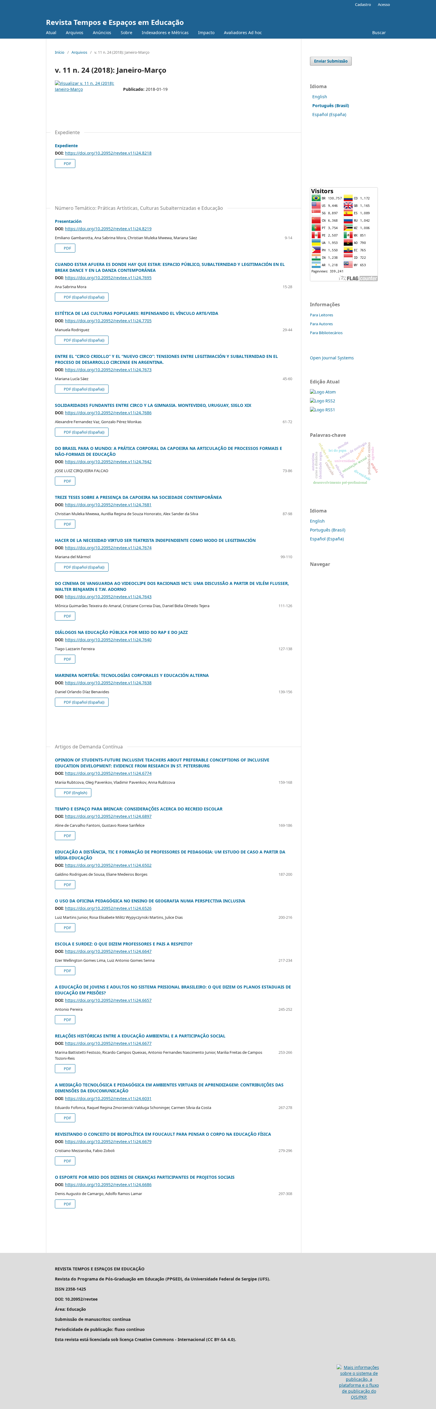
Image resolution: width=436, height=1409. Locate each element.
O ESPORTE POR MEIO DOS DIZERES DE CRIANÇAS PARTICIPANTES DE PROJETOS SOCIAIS (145, 1177)
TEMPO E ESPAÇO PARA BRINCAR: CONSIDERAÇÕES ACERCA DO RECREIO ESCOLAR (138, 809)
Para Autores (321, 323)
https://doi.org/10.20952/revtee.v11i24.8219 (108, 228)
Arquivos (74, 32)
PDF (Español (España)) (83, 297)
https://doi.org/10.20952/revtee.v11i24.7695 (108, 277)
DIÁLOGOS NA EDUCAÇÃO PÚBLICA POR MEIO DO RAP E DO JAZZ (121, 632)
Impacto (206, 32)
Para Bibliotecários (326, 332)
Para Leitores (321, 315)
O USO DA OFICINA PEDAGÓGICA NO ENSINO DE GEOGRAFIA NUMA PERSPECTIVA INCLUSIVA (150, 901)
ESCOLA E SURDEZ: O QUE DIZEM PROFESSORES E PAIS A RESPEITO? (123, 944)
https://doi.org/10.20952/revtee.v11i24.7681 (108, 504)
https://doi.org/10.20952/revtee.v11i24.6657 (108, 1000)
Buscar (378, 32)
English (319, 96)
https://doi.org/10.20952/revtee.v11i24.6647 (108, 951)
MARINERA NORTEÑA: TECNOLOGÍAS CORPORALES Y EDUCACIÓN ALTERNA (132, 675)
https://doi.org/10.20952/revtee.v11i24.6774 (108, 773)
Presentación (68, 221)
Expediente (66, 145)
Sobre (126, 32)
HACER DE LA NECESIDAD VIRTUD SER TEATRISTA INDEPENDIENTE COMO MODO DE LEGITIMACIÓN (155, 540)
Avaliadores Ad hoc (243, 32)
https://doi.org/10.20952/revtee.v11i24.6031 (108, 1098)
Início (59, 52)
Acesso (384, 4)
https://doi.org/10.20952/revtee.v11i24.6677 (108, 1043)
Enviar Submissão (331, 61)
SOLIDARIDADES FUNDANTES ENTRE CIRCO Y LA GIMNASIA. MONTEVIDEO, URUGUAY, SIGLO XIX (153, 405)
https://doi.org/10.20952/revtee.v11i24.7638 (108, 683)
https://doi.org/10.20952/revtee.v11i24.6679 (108, 1141)
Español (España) (329, 114)
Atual (51, 32)
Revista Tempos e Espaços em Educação (115, 22)
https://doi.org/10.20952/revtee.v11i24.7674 (108, 547)
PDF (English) (75, 792)
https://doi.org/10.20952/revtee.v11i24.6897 (108, 816)
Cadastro (363, 4)
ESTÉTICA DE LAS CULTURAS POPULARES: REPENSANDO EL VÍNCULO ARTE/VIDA (136, 313)
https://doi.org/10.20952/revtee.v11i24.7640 (108, 639)
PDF (67, 163)
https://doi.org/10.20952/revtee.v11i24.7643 (108, 596)
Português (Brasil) (327, 530)
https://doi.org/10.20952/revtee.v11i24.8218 (108, 153)
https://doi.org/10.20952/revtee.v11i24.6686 (108, 1184)
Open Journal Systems (332, 358)
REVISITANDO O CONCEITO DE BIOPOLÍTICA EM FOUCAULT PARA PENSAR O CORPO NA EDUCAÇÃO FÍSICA (163, 1134)
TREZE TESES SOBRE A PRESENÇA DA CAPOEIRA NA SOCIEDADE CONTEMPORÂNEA (138, 497)
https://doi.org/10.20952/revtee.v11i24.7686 (108, 412)
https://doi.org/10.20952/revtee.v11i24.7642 (108, 461)
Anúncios (102, 32)
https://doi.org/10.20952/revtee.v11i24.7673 (108, 369)
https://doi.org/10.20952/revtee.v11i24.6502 (108, 865)
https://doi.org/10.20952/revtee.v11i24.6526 (108, 908)
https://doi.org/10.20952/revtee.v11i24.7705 (108, 320)
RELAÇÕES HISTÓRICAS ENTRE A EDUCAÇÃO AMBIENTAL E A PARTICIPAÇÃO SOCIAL (140, 1036)
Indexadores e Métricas (165, 32)
